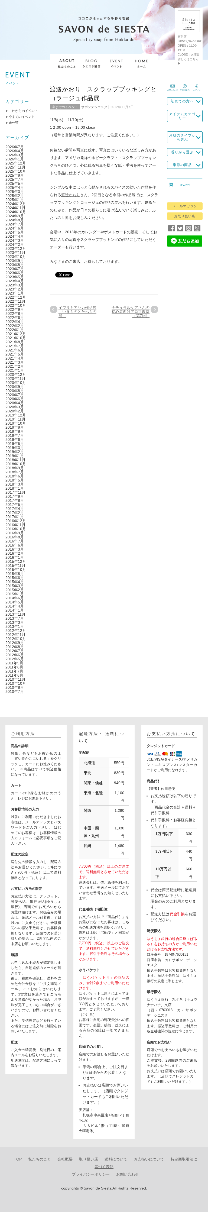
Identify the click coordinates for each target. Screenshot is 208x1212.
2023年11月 (15, 252)
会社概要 (65, 1159)
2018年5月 (14, 480)
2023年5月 (14, 277)
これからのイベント (23, 111)
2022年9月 (14, 309)
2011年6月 (14, 675)
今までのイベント (65, 107)
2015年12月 (15, 561)
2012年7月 (14, 651)
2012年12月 (15, 630)
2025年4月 (14, 187)
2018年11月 (15, 460)
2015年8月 (14, 573)
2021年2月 (14, 366)
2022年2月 (14, 326)
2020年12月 (15, 374)
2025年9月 (14, 175)
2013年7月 (14, 618)
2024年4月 (14, 236)
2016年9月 (14, 533)
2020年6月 (14, 399)
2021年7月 (14, 346)
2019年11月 (15, 419)
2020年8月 (14, 391)
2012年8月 (14, 647)
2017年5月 (14, 504)
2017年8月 (14, 500)
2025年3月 (14, 191)
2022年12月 (15, 297)
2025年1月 (14, 200)
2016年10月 (15, 529)
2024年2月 (14, 244)
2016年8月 (14, 537)
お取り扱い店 (184, 216)
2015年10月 (15, 569)
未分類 (13, 123)
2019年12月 (15, 415)
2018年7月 (14, 472)
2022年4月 (14, 321)
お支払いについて (149, 1159)
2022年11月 (15, 301)
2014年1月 (14, 610)
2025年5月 (14, 183)
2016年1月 (14, 557)
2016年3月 (14, 549)
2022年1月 (14, 330)
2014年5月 (14, 602)
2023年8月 (14, 265)
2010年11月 (15, 679)
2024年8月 (14, 220)
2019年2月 (14, 452)
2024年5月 (14, 232)
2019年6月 (14, 439)
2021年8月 (14, 342)
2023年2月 (14, 289)
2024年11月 (15, 208)
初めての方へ (182, 101)
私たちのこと (39, 1159)
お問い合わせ (127, 1174)
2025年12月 (15, 163)
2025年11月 (15, 167)
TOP (18, 1159)
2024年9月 (14, 216)
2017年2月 (14, 512)
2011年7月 (14, 671)
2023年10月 (15, 256)
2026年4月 (14, 151)
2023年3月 (14, 285)
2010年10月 (15, 683)
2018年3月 (14, 484)
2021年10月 (15, 338)
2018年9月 (14, 468)
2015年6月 (14, 578)
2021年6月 (14, 350)
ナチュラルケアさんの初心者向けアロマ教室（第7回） (131, 311)
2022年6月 (14, 317)
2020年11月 (15, 378)
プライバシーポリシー (91, 1174)
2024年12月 (15, 204)
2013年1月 (14, 626)
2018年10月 (15, 464)
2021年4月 (14, 358)
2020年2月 (14, 411)
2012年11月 (15, 634)
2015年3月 (14, 586)
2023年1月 (14, 293)
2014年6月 (14, 598)
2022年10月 (15, 305)
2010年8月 (14, 687)
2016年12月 (15, 521)
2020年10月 (15, 382)
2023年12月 (15, 248)
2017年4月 (14, 508)
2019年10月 (15, 423)
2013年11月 (15, 614)
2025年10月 (15, 171)
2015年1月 (14, 594)
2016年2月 (14, 553)
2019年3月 (14, 447)
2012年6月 (14, 655)
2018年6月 (14, 476)
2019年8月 (14, 431)
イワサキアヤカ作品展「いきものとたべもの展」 (77, 311)
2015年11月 (15, 565)
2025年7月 (14, 179)
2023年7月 (14, 269)
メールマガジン (185, 206)
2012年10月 (15, 638)
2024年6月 (14, 228)
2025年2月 (14, 195)
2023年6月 (14, 273)
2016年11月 (15, 525)
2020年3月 (14, 407)
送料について (116, 1159)
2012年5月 (14, 659)
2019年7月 (14, 435)
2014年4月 (14, 606)
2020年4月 (14, 403)
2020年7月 (14, 395)
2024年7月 (14, 224)
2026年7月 (14, 147)
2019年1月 (14, 456)
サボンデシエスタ (94, 107)
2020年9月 (14, 386)
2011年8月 (14, 667)
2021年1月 (14, 370)
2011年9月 (14, 663)
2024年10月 (15, 212)
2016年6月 (14, 545)
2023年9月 (14, 260)
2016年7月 (14, 541)
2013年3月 (14, 622)
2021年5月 (14, 354)
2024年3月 (14, 240)
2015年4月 (14, 582)
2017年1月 (14, 517)
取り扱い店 (88, 1159)
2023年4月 (14, 281)
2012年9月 (14, 643)
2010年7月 (14, 691)
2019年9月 (14, 427)
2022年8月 (14, 313)
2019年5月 (14, 443)
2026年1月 (14, 159)
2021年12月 (15, 334)
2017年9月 (14, 496)
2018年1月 (14, 488)
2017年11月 (15, 492)
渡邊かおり (70, 195)
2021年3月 (14, 362)
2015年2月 (14, 590)
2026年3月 (14, 155)
